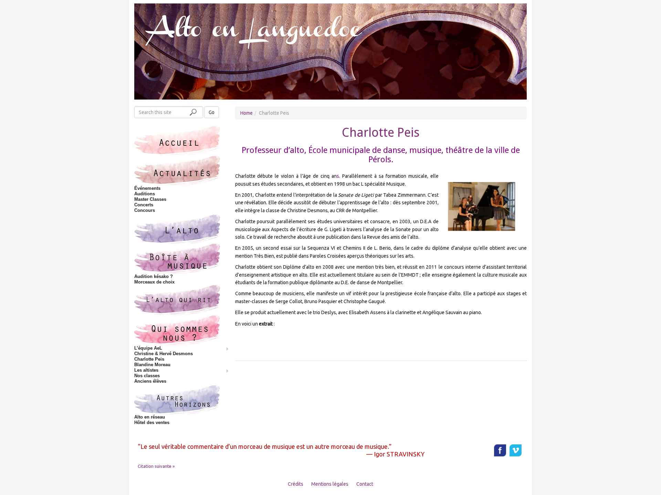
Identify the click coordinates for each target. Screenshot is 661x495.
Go (211, 112)
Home (246, 113)
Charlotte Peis (149, 359)
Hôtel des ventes (151, 422)
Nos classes (147, 375)
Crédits (295, 484)
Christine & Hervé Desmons (163, 353)
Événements (147, 188)
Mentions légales (329, 484)
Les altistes (146, 370)
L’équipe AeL (148, 348)
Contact (364, 484)
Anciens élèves (150, 381)
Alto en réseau (149, 417)
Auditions (144, 193)
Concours (144, 210)
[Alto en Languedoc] (330, 51)
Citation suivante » (156, 466)
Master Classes (150, 199)
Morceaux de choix (154, 282)
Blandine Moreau (152, 364)
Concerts (143, 204)
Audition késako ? (153, 276)
